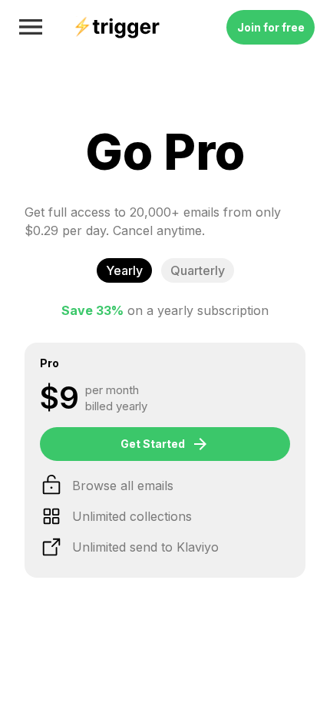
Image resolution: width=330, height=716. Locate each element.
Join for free (271, 27)
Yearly (124, 270)
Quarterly (197, 270)
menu (30, 27)
